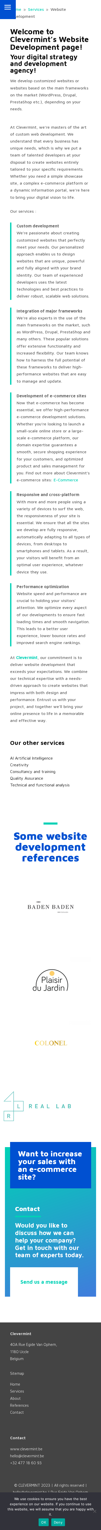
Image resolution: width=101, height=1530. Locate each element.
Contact (17, 1412)
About (15, 1398)
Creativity (19, 764)
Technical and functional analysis (40, 785)
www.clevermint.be (26, 1449)
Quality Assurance (26, 778)
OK (43, 1522)
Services (17, 1391)
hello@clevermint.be (27, 1456)
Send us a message (44, 1282)
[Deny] (94, 1511)
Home (15, 1384)
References (19, 1405)
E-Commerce (66, 480)
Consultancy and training (32, 771)
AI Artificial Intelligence (31, 758)
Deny (58, 1522)
